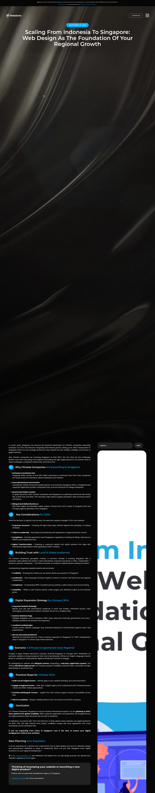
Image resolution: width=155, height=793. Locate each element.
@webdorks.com (62, 4)
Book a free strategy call (21, 756)
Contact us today (19, 778)
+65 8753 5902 (93, 4)
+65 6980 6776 (84, 4)
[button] (77, 25)
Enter (138, 445)
